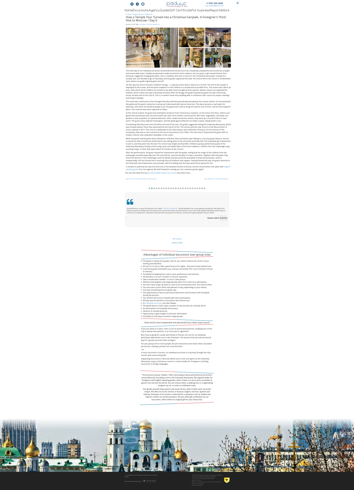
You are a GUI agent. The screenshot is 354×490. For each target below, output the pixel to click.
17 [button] (188, 188)
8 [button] (166, 188)
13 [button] (178, 188)
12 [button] (176, 188)
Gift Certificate (181, 10)
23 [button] (202, 188)
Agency (154, 10)
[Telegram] (137, 4)
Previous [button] (126, 216)
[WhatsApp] (142, 4)
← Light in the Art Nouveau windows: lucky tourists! (140, 179)
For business (201, 10)
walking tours (156, 24)
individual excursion (153, 303)
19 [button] (192, 188)
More (225, 10)
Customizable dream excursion (162, 173)
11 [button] (173, 188)
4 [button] (156, 188)
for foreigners (142, 24)
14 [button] (180, 188)
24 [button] (204, 188)
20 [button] (195, 188)
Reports (216, 10)
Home (129, 10)
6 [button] (161, 188)
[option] (177, 212)
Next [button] (228, 216)
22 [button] (200, 188)
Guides (165, 10)
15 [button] (183, 188)
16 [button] (185, 188)
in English (149, 24)
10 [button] (171, 188)
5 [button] (159, 188)
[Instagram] (132, 4)
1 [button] (149, 188)
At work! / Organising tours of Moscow (139, 14)
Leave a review (177, 242)
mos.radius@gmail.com (214, 6)
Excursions (141, 10)
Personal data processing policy (133, 481)
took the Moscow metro (167, 208)
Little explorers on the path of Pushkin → (217, 179)
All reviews (177, 238)
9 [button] (168, 188)
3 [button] (154, 188)
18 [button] (190, 188)
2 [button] (152, 188)
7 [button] (164, 188)
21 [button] (197, 188)
